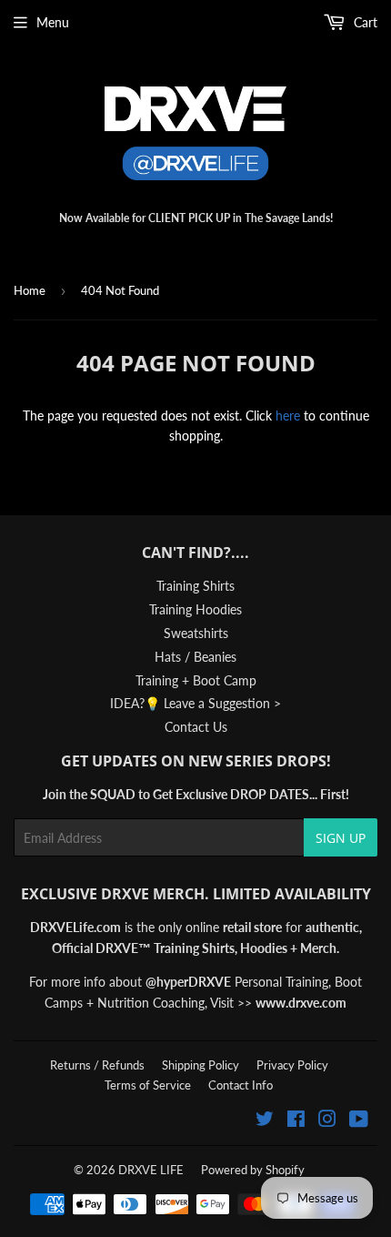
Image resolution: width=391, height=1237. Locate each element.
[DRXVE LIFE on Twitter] (265, 1121)
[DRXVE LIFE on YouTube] (358, 1121)
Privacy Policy (292, 1065)
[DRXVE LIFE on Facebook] (296, 1121)
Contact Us (196, 727)
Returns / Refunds (97, 1065)
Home (29, 290)
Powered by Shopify (253, 1169)
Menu (52, 22)
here (288, 415)
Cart (363, 22)
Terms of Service (148, 1085)
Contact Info (240, 1085)
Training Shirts (195, 585)
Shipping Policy (200, 1065)
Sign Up (341, 838)
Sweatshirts (196, 633)
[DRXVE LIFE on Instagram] (327, 1121)
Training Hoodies (195, 609)
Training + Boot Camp (195, 680)
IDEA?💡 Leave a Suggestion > (195, 703)
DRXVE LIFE (151, 1169)
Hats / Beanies (195, 656)
